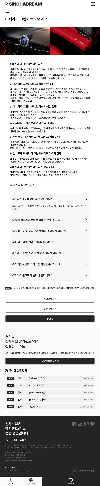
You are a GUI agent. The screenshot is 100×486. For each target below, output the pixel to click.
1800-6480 (18, 440)
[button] (50, 199)
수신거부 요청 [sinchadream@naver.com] (18, 460)
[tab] (50, 199)
